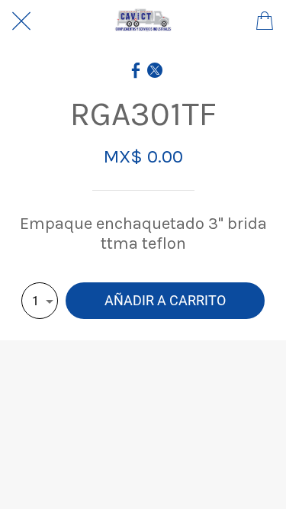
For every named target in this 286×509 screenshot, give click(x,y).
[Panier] (264, 21)
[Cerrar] (21, 21)
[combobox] (39, 300)
